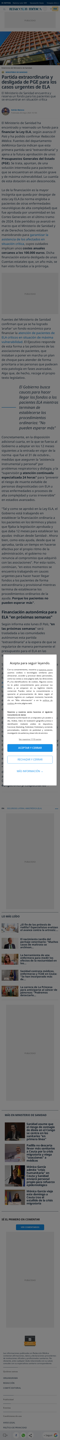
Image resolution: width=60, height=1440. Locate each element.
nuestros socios (46, 669)
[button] (30, 739)
